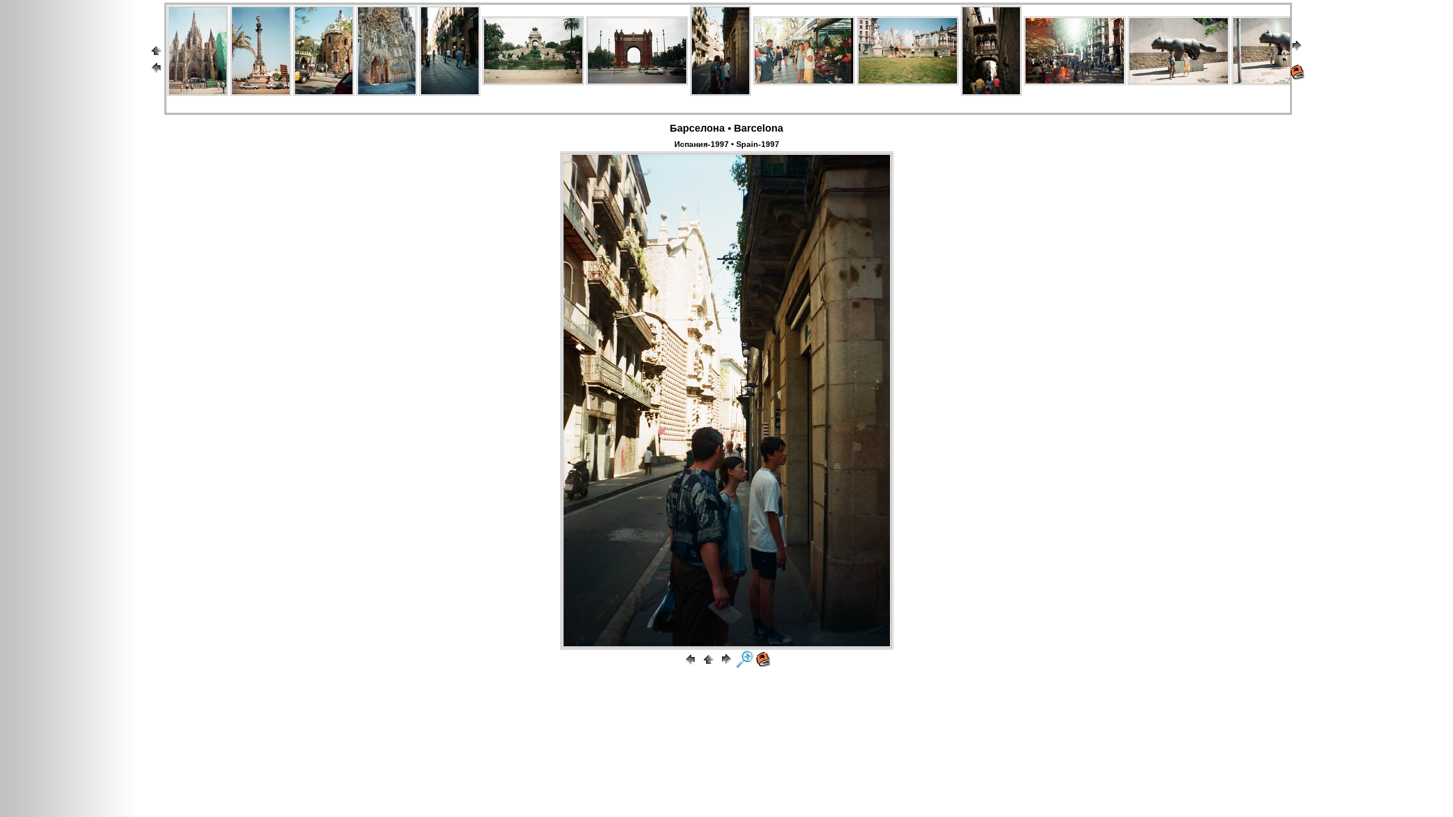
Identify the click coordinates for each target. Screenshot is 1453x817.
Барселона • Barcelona (726, 128)
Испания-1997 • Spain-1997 (726, 144)
